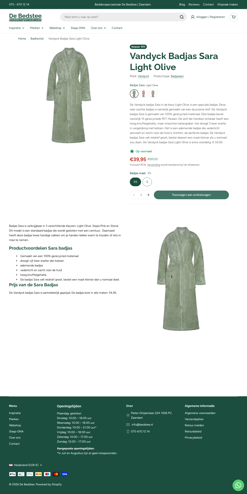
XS (135, 182)
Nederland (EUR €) (26, 465)
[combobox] (123, 17)
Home (22, 38)
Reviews (194, 4)
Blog (182, 4)
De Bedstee (27, 484)
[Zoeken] (182, 17)
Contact (208, 4)
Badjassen (177, 76)
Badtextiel (37, 38)
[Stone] (153, 93)
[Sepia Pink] (143, 93)
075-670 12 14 (140, 431)
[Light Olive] (134, 93)
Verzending (153, 164)
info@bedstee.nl (142, 424)
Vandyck (143, 76)
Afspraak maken (227, 4)
